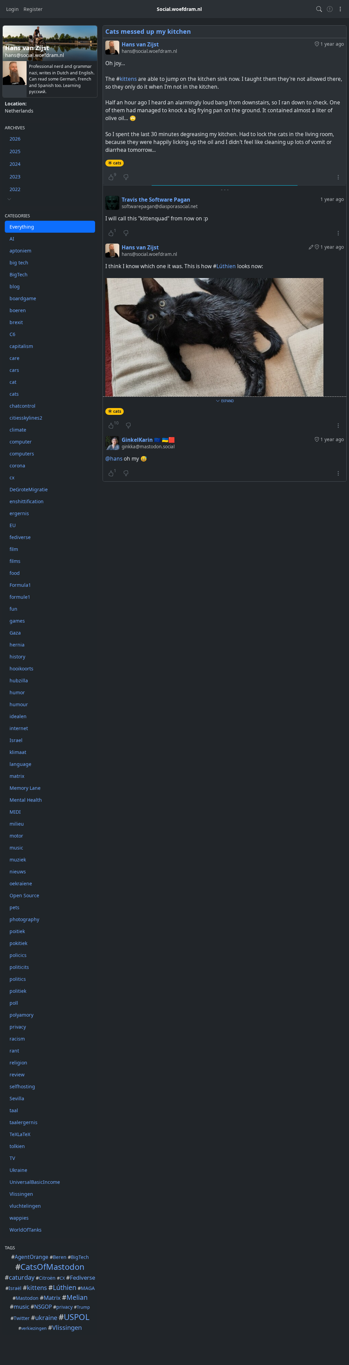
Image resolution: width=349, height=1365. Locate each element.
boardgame (23, 298)
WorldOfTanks (26, 1229)
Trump (83, 1307)
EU (13, 525)
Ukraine (18, 1170)
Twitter (22, 1318)
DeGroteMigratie (29, 489)
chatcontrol (22, 406)
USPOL (76, 1316)
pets (14, 907)
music (16, 847)
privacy (18, 1026)
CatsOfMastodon (52, 1266)
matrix (17, 776)
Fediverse (82, 1277)
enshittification (27, 501)
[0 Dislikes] (126, 177)
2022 (15, 189)
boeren (18, 310)
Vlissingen (21, 1194)
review (17, 1074)
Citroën (47, 1278)
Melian (77, 1297)
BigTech (19, 274)
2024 (15, 164)
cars (14, 370)
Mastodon (27, 1298)
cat (13, 382)
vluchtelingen (25, 1206)
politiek (18, 991)
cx (12, 477)
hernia (17, 644)
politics (18, 979)
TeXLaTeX (20, 1134)
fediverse (20, 537)
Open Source (24, 895)
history (17, 656)
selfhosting (22, 1086)
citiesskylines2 (26, 418)
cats (14, 394)
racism (17, 1038)
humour (19, 704)
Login (12, 9)
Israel (16, 740)
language (20, 764)
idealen (18, 716)
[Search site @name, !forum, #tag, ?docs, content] (319, 9)
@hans (113, 458)
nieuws (18, 871)
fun (13, 609)
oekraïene (21, 883)
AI (12, 238)
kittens (37, 1287)
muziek (18, 859)
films (15, 561)
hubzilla (19, 680)
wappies (19, 1218)
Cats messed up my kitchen (148, 31)
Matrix (52, 1298)
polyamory (21, 1015)
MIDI (15, 812)
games (17, 621)
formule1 (20, 597)
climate (18, 429)
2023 (15, 176)
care (14, 358)
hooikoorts (21, 668)
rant (14, 1050)
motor (16, 835)
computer (21, 441)
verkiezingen (34, 1328)
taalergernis (23, 1122)
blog (15, 286)
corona (17, 465)
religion (18, 1062)
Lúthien (64, 1287)
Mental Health (26, 800)
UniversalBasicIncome (35, 1182)
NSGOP (43, 1306)
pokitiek (18, 943)
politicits (19, 967)
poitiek (17, 931)
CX (62, 1278)
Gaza (15, 632)
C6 (12, 334)
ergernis (19, 513)
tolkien (17, 1146)
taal (14, 1110)
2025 (15, 151)
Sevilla (17, 1098)
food (15, 573)
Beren (59, 1257)
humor (17, 692)
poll (14, 1003)
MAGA (88, 1288)
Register (33, 9)
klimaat (18, 752)
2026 (15, 138)
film (14, 549)
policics (18, 955)
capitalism (21, 346)
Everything (22, 226)
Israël (15, 1288)
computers (22, 453)
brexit (16, 322)
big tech (19, 262)
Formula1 (20, 585)
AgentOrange (31, 1257)
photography (24, 919)
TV (12, 1158)
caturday (21, 1277)
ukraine (46, 1317)
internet (19, 728)
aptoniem (20, 250)
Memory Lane (25, 788)
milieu (17, 824)
